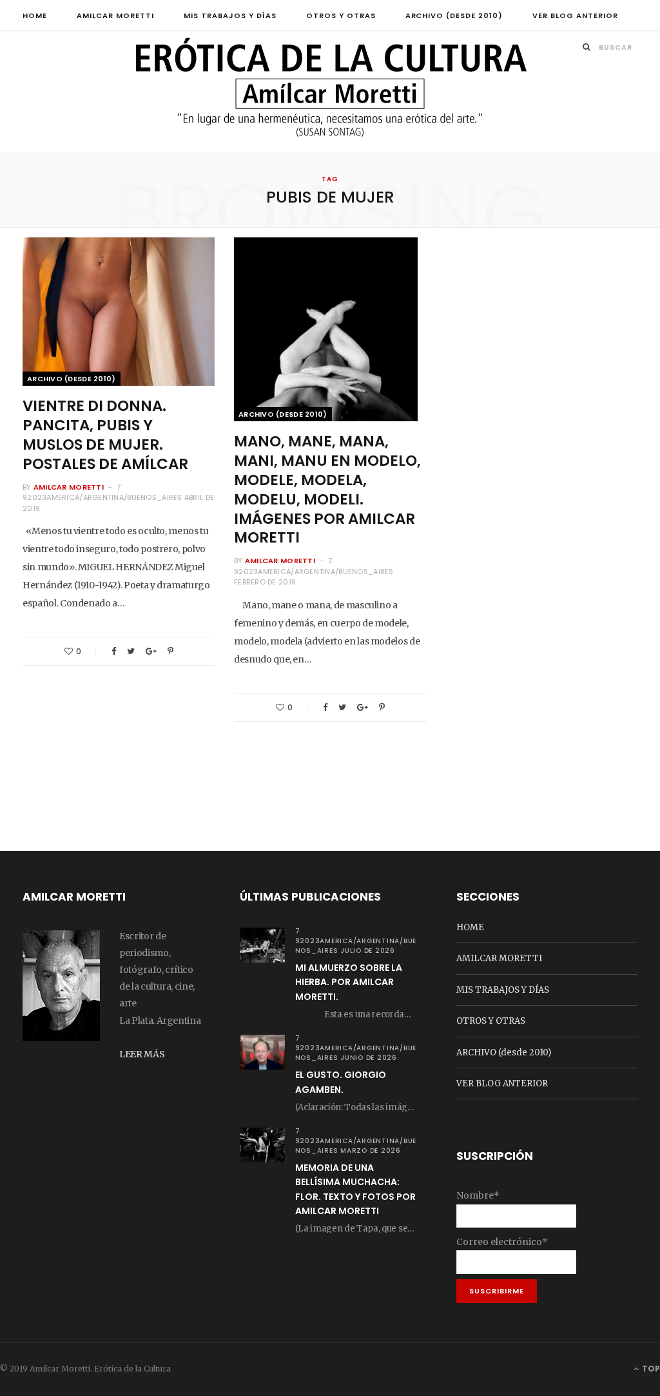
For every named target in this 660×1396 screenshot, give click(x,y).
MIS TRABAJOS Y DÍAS (230, 15)
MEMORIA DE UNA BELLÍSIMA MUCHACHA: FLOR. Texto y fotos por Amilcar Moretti (355, 1189)
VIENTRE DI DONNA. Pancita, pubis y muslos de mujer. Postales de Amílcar (105, 434)
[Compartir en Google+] (151, 651)
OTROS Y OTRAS (341, 15)
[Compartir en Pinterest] (170, 651)
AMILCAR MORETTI (115, 15)
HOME (35, 15)
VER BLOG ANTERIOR (575, 15)
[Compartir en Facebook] (114, 651)
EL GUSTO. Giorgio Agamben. (340, 1081)
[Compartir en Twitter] (131, 651)
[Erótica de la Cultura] (330, 93)
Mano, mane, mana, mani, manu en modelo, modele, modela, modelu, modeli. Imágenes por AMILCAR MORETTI (327, 489)
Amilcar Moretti (69, 487)
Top (650, 1368)
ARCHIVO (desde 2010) (454, 15)
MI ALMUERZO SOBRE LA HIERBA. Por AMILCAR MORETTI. (348, 982)
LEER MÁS (141, 1054)
